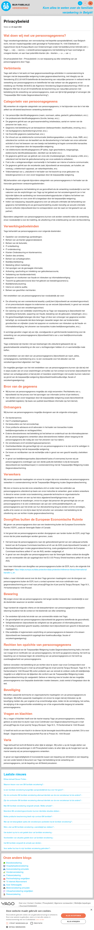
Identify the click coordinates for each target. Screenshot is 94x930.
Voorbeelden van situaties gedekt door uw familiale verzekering (28, 837)
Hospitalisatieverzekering (16, 865)
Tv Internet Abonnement (16, 881)
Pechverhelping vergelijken (17, 878)
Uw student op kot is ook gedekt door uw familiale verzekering (28, 832)
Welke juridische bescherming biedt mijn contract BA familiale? (28, 816)
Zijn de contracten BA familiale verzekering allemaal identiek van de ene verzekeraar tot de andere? (42, 795)
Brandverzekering (13, 862)
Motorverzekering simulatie (17, 887)
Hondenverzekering (14, 872)
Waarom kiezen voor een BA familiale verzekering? (23, 784)
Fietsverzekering (13, 875)
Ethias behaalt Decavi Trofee (15, 779)
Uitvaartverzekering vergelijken (19, 891)
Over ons (22, 903)
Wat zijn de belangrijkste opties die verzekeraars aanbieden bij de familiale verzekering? (38, 821)
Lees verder (40, 919)
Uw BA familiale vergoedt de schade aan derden (22, 843)
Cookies (38, 903)
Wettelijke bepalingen (82, 903)
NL (90, 3)
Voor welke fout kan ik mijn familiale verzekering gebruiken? (27, 848)
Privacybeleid (48, 903)
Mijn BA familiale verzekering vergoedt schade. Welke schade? (28, 805)
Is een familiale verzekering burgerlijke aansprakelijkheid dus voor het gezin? (33, 790)
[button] (32, 927)
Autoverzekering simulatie (17, 869)
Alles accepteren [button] (73, 916)
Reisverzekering (12, 894)
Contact (30, 903)
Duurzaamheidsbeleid (28, 906)
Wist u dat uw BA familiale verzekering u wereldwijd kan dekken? (29, 827)
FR (85, 3)
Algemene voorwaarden (63, 903)
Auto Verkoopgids (13, 884)
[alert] (47, 918)
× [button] (91, 910)
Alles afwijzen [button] (73, 921)
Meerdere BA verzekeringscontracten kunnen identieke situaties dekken (31, 811)
